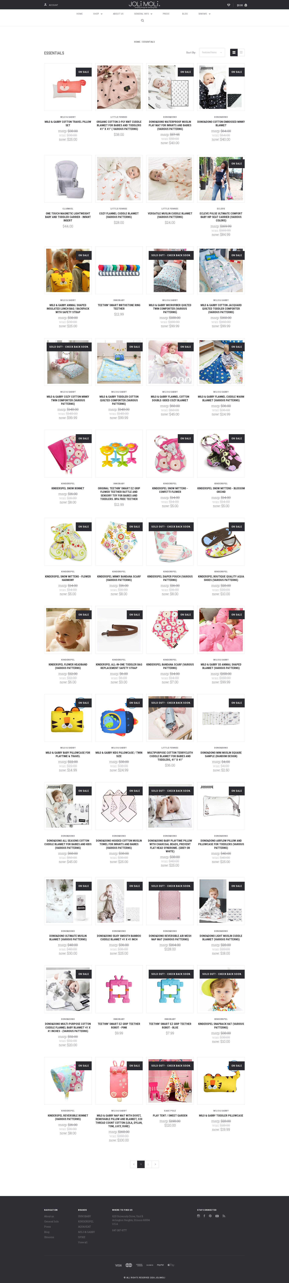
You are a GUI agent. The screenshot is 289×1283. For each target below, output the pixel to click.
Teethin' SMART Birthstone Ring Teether (119, 306)
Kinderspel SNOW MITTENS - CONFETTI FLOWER (170, 490)
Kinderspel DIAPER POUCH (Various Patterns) (170, 578)
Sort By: (191, 52)
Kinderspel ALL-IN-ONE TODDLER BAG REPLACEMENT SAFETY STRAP (119, 666)
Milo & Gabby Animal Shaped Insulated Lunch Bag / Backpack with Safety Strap (68, 308)
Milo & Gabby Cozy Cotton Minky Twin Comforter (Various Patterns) (68, 400)
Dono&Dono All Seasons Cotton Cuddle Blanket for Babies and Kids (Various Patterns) (67, 844)
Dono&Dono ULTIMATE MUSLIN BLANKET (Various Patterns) (68, 937)
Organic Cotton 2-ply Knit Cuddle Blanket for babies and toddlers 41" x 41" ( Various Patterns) (119, 125)
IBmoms (203, 14)
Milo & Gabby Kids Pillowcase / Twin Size (118, 754)
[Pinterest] (210, 1216)
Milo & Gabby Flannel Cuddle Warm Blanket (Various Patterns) (221, 398)
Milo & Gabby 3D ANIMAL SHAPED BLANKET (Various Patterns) (221, 666)
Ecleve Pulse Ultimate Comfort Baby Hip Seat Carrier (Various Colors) (221, 217)
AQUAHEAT (84, 1226)
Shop (96, 14)
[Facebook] (204, 1216)
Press (166, 14)
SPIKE (81, 1237)
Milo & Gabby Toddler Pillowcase (221, 1115)
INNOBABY (84, 1216)
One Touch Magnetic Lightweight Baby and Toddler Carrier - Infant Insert (68, 217)
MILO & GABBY (86, 1232)
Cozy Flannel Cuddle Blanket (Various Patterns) (119, 215)
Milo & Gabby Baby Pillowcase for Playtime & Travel (68, 754)
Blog (185, 14)
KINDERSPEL (86, 1221)
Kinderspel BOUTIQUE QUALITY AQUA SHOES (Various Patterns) (221, 578)
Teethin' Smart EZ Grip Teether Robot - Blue (170, 1025)
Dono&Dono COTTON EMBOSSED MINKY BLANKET (221, 123)
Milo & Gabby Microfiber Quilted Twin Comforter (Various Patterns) (170, 308)
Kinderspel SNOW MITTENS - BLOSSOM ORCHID (221, 490)
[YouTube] (217, 1216)
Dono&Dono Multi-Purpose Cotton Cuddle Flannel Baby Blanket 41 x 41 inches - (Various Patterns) (68, 1027)
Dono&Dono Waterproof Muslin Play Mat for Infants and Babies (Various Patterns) (170, 125)
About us (118, 14)
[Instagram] (198, 1216)
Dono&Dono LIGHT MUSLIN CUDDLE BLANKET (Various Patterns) (221, 937)
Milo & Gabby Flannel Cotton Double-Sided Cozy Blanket (170, 398)
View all (82, 1242)
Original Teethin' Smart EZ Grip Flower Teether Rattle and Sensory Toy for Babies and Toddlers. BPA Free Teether (119, 494)
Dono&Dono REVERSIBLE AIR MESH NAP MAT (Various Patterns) (170, 937)
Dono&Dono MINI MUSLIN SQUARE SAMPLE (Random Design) (221, 754)
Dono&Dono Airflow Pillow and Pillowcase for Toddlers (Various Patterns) (221, 844)
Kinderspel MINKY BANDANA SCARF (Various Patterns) (119, 578)
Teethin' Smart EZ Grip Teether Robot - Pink (119, 1025)
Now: (63, 139)
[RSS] (224, 1216)
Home (80, 14)
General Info (142, 14)
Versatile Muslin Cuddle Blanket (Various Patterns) (170, 215)
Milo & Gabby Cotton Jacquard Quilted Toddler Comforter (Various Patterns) (221, 308)
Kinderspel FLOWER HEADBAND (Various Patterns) (68, 666)
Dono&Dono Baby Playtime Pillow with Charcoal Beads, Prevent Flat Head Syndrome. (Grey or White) (170, 846)
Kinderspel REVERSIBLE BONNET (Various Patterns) (68, 1117)
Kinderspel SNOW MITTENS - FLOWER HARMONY (68, 578)
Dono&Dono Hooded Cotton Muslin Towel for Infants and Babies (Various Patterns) (119, 844)
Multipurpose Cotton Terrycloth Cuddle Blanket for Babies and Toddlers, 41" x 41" (170, 756)
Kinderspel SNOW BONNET (68, 488)
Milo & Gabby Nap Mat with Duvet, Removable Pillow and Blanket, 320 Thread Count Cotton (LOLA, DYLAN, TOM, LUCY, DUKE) (118, 1121)
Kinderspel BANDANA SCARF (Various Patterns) (170, 666)
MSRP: (63, 131)
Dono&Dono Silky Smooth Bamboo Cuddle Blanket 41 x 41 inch (119, 937)
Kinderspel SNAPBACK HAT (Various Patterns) (221, 1025)
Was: (63, 135)
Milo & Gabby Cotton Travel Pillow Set (68, 123)
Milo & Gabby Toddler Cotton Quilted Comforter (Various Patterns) (119, 400)
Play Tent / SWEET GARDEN (170, 1115)
